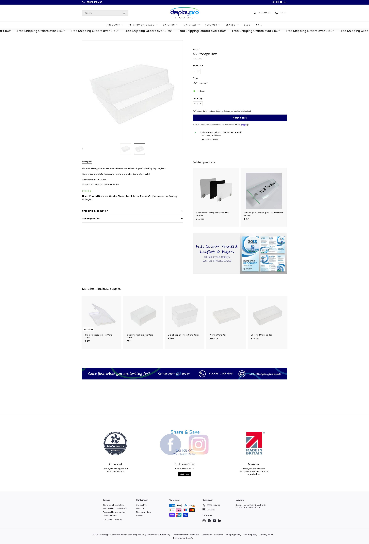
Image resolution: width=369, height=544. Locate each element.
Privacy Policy (266, 534)
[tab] (87, 162)
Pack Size (198, 65)
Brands (231, 24)
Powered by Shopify (183, 538)
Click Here (184, 474)
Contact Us (141, 505)
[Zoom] (132, 90)
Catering (169, 24)
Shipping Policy (233, 534)
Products (114, 24)
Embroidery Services (112, 519)
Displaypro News (143, 512)
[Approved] (115, 443)
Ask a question (91, 218)
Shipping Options (223, 111)
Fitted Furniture (109, 515)
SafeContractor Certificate (186, 534)
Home (195, 49)
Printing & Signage (142, 24)
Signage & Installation (113, 505)
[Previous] (84, 149)
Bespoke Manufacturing (114, 512)
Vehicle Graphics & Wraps (115, 508)
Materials (190, 24)
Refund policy (250, 534)
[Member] (254, 443)
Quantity (198, 98)
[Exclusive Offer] (184, 443)
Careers (139, 515)
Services (211, 24)
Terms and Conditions (212, 534)
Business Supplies (109, 289)
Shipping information (95, 210)
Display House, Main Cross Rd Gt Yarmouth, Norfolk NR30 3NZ (251, 506)
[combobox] (105, 13)
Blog (247, 24)
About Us (140, 508)
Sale (259, 24)
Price (195, 78)
